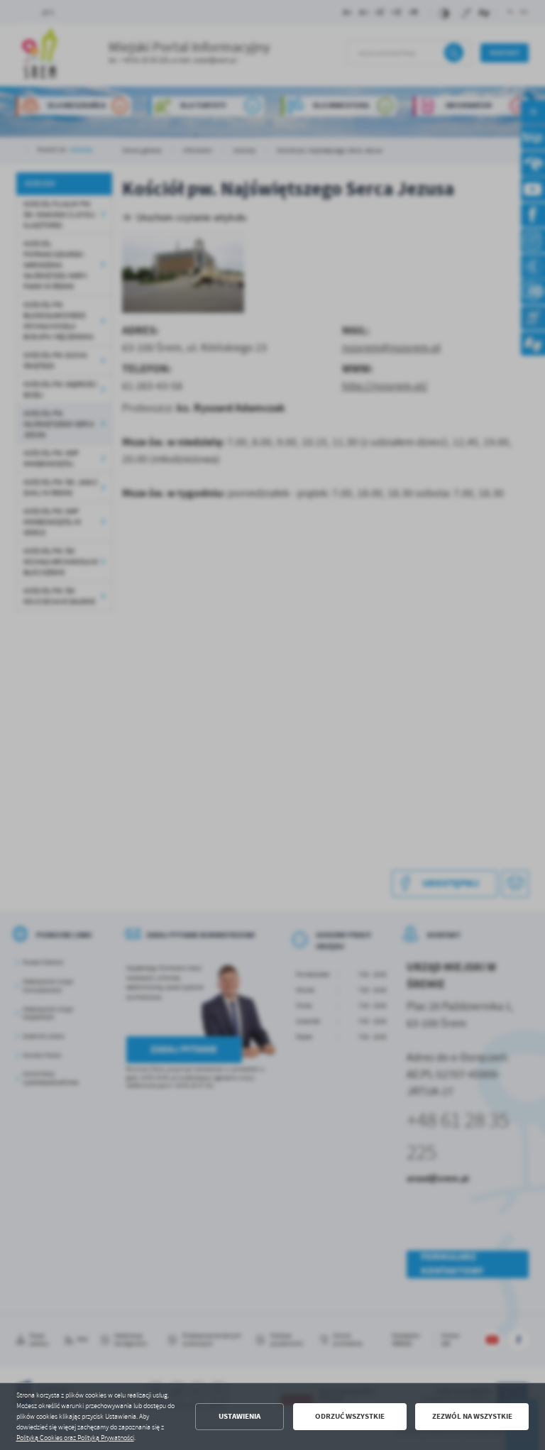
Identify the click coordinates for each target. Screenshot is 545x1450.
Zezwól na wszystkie (472, 1416)
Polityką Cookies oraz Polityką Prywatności (75, 1438)
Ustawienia (239, 1416)
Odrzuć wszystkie (350, 1416)
